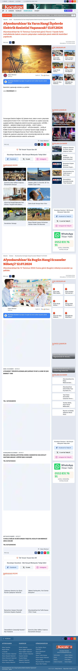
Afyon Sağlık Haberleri (25, 649)
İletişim (18, 1)
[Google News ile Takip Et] (45, 75)
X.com (28, 159)
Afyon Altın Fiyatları (41, 664)
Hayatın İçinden (23, 656)
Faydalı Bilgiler (23, 658)
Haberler (5, 19)
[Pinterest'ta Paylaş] (45, 144)
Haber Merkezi (12, 75)
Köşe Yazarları (6, 647)
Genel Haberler (23, 647)
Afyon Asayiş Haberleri (8, 662)
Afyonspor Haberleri (8, 660)
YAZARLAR (7, 638)
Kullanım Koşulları (58, 661)
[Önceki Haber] (72, 15)
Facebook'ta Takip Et (65, 216)
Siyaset (37, 11)
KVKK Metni (68, 659)
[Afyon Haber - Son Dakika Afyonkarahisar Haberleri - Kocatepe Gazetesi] (64, 646)
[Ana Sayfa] (6, 11)
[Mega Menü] (3, 10)
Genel (10, 19)
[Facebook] (65, 1)
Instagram (43, 159)
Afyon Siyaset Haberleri (9, 656)
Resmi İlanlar (5, 649)
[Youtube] (72, 1)
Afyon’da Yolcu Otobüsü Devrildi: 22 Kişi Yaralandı (38, 15)
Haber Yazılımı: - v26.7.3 (62, 668)
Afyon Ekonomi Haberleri (9, 658)
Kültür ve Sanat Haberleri (26, 654)
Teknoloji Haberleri (24, 662)
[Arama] (75, 11)
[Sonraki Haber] (74, 15)
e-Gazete (4, 651)
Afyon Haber (39, 659)
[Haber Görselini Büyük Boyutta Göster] (26, 59)
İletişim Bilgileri (68, 661)
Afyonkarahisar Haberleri (43, 661)
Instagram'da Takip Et (65, 226)
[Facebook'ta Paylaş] (10, 42)
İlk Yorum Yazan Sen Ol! (28, 149)
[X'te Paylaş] (13, 42)
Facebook (13, 159)
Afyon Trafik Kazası (41, 655)
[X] (67, 1)
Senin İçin (69, 10)
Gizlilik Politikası (68, 655)
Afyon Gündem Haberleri (9, 654)
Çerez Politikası (68, 657)
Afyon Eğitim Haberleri (25, 651)
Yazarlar (18, 11)
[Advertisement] (26, 105)
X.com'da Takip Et (64, 221)
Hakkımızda (57, 655)
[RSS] (75, 1)
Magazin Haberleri (24, 660)
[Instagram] (70, 1)
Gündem (11, 11)
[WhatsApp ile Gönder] (48, 144)
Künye (5, 1)
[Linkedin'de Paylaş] (42, 144)
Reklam (11, 1)
